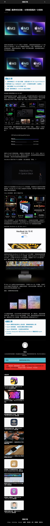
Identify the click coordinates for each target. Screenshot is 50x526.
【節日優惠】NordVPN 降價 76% (16, 86)
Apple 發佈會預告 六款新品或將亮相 (17, 329)
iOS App (9, 522)
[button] (5, 2)
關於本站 (41, 522)
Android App (14, 522)
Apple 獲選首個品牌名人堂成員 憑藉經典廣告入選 (21, 324)
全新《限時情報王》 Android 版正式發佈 (18, 88)
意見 (32, 522)
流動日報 (25, 2)
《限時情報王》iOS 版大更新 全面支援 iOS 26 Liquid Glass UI (25, 81)
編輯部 (24, 522)
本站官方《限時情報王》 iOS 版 (17, 366)
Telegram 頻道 (21, 367)
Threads (35, 367)
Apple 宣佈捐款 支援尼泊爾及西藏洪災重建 (19, 327)
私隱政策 (36, 522)
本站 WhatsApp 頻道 (14, 360)
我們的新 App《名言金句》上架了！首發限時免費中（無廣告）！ (25, 84)
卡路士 (25, 352)
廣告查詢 (28, 522)
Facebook (29, 367)
